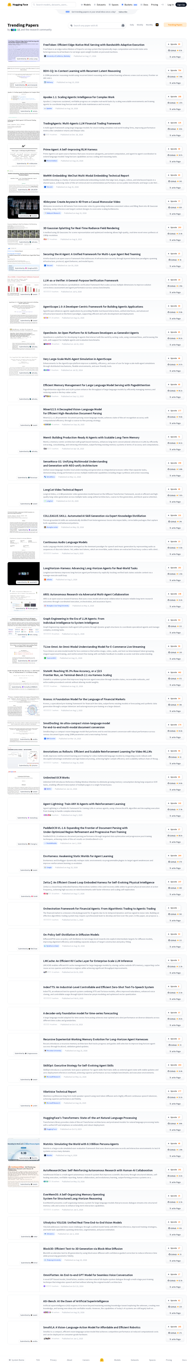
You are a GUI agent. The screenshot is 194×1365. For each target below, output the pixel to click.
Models (87, 4)
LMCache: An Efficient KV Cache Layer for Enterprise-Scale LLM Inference (88, 961)
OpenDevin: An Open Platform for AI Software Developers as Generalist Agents (91, 332)
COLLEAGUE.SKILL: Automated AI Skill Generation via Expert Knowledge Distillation (94, 516)
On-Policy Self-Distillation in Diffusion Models (71, 934)
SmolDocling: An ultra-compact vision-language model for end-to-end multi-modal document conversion (76, 725)
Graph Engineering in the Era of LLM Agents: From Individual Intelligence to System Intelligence (73, 620)
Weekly (140, 24)
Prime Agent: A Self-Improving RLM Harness (70, 149)
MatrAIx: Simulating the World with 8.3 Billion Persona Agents (81, 1144)
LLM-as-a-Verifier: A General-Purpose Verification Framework (80, 280)
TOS (38, 1360)
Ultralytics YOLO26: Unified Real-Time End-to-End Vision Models (82, 1222)
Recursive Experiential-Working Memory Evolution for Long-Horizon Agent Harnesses (95, 1039)
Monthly (149, 24)
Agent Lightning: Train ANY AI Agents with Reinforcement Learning (84, 804)
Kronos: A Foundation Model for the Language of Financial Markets (84, 699)
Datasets (101, 4)
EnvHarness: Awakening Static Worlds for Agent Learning (78, 856)
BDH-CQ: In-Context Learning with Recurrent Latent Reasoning (82, 71)
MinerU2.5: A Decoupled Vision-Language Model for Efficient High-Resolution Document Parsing (72, 411)
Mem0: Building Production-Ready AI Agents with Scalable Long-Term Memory (91, 437)
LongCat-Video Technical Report (63, 489)
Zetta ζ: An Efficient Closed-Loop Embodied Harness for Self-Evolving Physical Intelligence (98, 882)
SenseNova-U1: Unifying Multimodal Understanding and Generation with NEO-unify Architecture (75, 463)
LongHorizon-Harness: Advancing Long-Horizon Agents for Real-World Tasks (90, 568)
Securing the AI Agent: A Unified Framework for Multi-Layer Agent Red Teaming (92, 254)
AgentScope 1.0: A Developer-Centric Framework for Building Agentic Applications (93, 306)
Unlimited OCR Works (56, 777)
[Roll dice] (123, 25)
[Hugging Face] (102, 1360)
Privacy (53, 1360)
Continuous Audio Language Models (65, 542)
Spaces (115, 4)
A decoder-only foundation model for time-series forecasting (80, 1013)
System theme (18, 1360)
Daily (132, 24)
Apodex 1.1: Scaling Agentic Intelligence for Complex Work (78, 97)
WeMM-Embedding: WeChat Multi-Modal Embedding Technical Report (86, 175)
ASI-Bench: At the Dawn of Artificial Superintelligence (76, 1301)
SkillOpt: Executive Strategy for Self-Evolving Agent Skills (78, 1065)
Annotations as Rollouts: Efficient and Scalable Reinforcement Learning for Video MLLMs (97, 751)
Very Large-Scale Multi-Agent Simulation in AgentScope (77, 359)
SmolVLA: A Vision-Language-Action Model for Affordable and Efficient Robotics (91, 1327)
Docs (145, 4)
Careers (86, 1360)
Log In (171, 4)
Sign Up (181, 4)
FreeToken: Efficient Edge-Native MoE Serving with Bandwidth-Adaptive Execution (93, 44)
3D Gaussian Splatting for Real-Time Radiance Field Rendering (81, 228)
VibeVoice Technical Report (59, 1091)
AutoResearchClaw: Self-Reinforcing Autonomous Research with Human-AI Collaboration (98, 1170)
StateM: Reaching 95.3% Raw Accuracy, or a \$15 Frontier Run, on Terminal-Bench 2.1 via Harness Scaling (77, 673)
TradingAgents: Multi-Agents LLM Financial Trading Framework (82, 123)
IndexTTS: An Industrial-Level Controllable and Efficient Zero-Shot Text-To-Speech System (98, 987)
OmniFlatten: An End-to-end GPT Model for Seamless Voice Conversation (88, 1275)
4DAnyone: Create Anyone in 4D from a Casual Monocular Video (81, 201)
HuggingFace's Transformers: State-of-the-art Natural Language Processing (90, 1118)
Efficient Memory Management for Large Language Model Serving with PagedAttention (96, 385)
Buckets (130, 4)
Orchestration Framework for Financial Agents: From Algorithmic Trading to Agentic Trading (99, 908)
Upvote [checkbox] (175, 44)
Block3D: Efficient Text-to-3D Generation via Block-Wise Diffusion (83, 1248)
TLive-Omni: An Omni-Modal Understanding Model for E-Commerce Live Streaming (94, 646)
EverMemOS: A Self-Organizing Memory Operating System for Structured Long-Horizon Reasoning (74, 1196)
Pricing (154, 4)
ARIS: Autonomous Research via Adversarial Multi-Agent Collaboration (86, 594)
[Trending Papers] (157, 24)
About (69, 1360)
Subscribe (123, 11)
